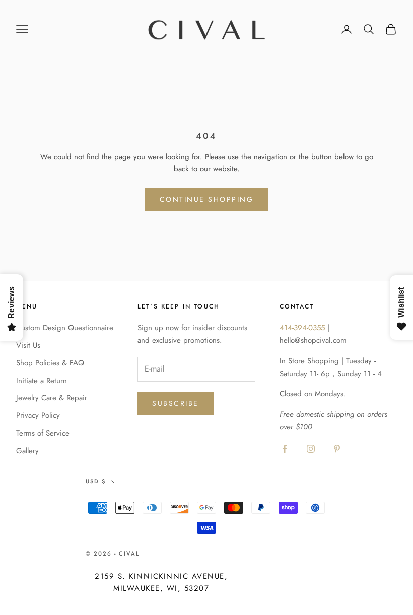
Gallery (27, 450)
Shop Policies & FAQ (50, 362)
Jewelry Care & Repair (51, 397)
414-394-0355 (303, 327)
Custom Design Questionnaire (64, 327)
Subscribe (175, 403)
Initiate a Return (41, 380)
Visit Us (28, 345)
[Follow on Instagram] (311, 449)
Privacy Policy (38, 415)
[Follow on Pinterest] (337, 449)
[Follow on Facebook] (285, 449)
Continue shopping (207, 199)
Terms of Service (43, 433)
